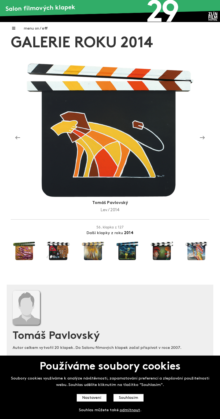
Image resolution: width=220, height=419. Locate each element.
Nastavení (91, 398)
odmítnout (130, 410)
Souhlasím (128, 398)
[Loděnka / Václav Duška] (202, 138)
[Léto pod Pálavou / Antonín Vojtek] (18, 138)
